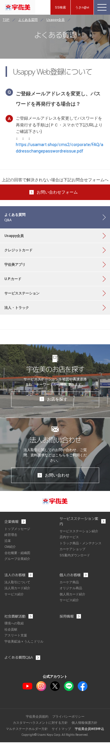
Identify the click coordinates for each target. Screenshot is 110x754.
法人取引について (17, 582)
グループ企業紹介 (17, 559)
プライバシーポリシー (68, 717)
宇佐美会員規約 (37, 717)
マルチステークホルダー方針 (27, 729)
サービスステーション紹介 (79, 531)
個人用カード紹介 (72, 594)
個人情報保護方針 (84, 723)
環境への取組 (14, 623)
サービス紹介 (14, 594)
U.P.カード (12, 279)
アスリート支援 (15, 635)
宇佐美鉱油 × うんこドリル (23, 641)
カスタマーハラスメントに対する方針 (40, 723)
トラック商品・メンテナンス (80, 543)
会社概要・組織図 (17, 553)
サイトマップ (61, 729)
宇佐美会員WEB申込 (89, 729)
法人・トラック (16, 308)
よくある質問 (28, 20)
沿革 (7, 541)
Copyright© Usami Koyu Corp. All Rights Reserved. (55, 734)
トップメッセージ (17, 529)
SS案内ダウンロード (75, 555)
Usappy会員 (55, 20)
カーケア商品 (69, 582)
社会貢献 (10, 629)
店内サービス (69, 537)
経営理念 (10, 535)
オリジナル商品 (71, 588)
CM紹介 (10, 547)
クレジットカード (18, 250)
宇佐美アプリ (15, 264)
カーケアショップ (72, 549)
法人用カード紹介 (17, 588)
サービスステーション (22, 293)
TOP (6, 20)
